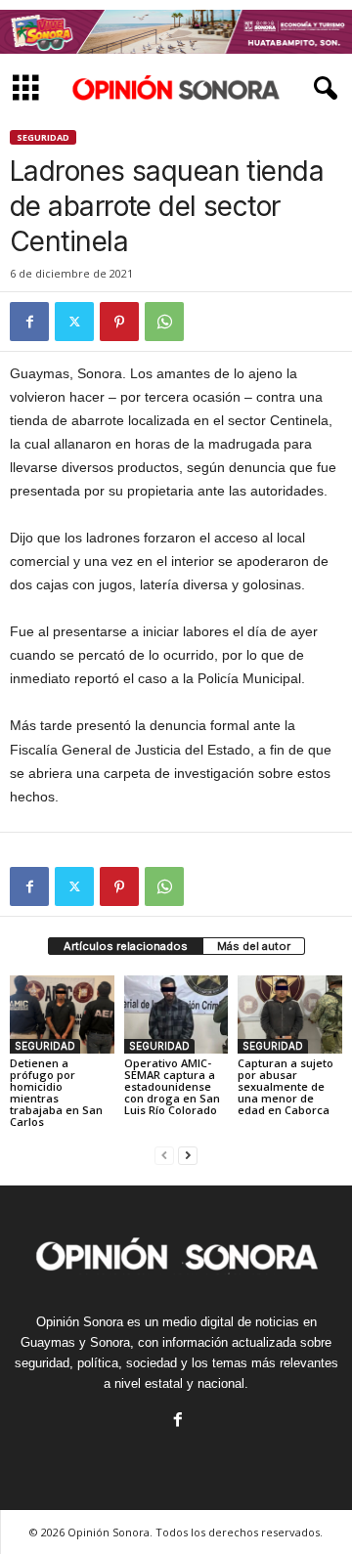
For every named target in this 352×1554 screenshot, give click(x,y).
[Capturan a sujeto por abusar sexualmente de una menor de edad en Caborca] (290, 1014)
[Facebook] (29, 321)
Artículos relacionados (126, 946)
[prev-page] (164, 1154)
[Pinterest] (119, 321)
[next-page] (188, 1154)
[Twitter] (74, 321)
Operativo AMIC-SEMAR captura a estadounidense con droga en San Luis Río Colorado (172, 1086)
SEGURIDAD (43, 137)
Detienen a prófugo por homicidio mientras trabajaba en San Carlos (56, 1092)
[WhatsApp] (164, 321)
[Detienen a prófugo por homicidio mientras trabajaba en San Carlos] (62, 1014)
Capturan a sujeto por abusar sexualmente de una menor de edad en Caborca (285, 1086)
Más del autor (253, 946)
